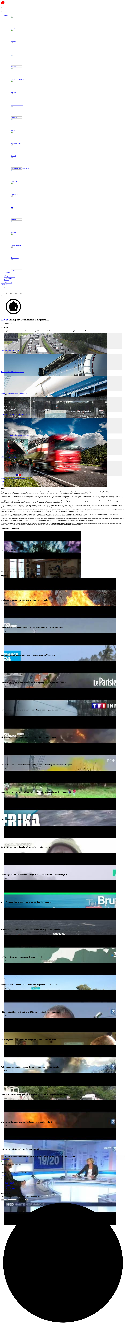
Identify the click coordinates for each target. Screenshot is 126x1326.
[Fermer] (1, 295)
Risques (6, 15)
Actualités (7, 272)
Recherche (3, 293)
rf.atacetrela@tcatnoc (6, 283)
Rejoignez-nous (5, 1159)
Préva (5, 275)
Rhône (4, 319)
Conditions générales (9, 1188)
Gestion (10, 278)
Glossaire (10, 273)
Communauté (9, 277)
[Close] (1, 11)
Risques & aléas (8, 1183)
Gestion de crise (8, 1186)
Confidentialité (8, 1190)
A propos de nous (9, 1182)
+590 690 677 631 (6, 284)
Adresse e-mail (21, 1199)
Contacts (6, 280)
